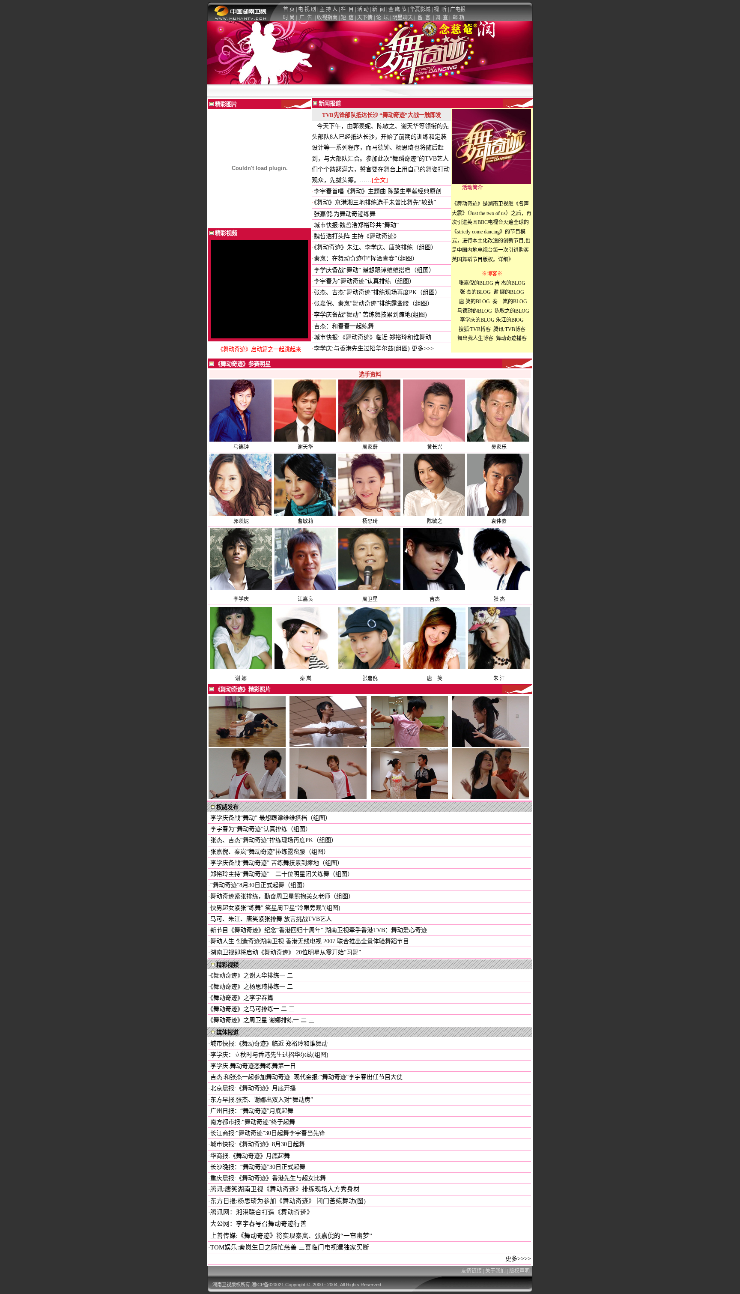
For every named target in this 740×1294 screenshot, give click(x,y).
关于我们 (495, 1270)
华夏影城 (420, 9)
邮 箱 (458, 18)
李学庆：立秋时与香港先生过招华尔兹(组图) (269, 1055)
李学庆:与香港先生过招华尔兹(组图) (362, 348)
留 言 (424, 18)
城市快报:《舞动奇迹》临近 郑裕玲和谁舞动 (372, 337)
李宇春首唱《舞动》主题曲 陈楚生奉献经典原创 (378, 191)
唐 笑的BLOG (474, 302)
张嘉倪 (370, 678)
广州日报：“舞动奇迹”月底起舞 (251, 1111)
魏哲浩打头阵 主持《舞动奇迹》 (357, 236)
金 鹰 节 (397, 9)
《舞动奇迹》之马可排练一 (245, 1009)
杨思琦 (370, 521)
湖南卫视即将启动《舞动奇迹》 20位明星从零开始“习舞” (285, 952)
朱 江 (499, 678)
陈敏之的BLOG (511, 311)
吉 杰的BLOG (510, 283)
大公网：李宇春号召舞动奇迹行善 (258, 1223)
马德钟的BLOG (474, 311)
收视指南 (327, 18)
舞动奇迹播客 (511, 338)
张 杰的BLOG (475, 292)
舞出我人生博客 (475, 338)
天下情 (365, 18)
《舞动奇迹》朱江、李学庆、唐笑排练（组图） (375, 247)
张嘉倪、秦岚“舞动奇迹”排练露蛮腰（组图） (373, 303)
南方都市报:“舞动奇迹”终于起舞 (252, 1122)
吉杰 (435, 599)
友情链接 (471, 1270)
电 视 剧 (307, 9)
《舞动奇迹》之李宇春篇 (241, 998)
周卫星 (370, 599)
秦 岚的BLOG (509, 302)
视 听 (440, 9)
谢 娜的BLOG (508, 292)
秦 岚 (305, 678)
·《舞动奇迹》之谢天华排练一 (246, 975)
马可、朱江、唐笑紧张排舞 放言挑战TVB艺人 (271, 919)
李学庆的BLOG (477, 320)
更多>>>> (518, 1258)
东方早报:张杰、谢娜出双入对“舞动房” (261, 1100)
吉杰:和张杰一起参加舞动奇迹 (251, 1077)
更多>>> (423, 348)
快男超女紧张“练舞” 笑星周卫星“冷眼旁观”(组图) (275, 908)
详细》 (505, 260)
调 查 (441, 18)
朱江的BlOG (510, 320)
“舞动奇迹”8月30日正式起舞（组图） (259, 885)
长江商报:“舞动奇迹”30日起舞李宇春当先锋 (267, 1133)
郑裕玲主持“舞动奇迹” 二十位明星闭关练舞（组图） (281, 874)
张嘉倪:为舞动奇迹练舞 (345, 214)
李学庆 (241, 599)
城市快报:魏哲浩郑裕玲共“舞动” (356, 225)
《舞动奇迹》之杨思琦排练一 (247, 986)
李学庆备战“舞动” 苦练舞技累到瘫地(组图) (370, 314)
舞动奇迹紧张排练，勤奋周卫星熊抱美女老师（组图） (282, 896)
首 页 (289, 9)
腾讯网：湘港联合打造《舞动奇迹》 (261, 1212)
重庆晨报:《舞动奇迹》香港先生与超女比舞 (268, 1178)
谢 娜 (241, 678)
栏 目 (347, 9)
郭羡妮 (241, 521)
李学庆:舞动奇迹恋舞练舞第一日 (253, 1066)
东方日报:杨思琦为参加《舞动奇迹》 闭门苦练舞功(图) (288, 1201)
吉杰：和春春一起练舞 (344, 326)
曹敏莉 (305, 521)
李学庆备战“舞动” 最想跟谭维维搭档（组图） (374, 270)
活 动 (363, 9)
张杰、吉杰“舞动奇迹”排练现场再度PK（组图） (377, 292)
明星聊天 (402, 18)
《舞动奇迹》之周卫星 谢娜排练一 (255, 1020)
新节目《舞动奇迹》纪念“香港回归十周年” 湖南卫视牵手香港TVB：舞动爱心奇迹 (318, 930)
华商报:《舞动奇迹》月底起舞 (250, 1156)
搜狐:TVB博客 (475, 329)
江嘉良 (305, 599)
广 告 (305, 18)
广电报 (457, 9)
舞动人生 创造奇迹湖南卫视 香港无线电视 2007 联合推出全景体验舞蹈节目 (309, 941)
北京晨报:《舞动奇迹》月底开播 (253, 1088)
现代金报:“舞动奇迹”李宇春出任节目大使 (348, 1077)
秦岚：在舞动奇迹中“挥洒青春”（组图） (366, 258)
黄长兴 (434, 447)
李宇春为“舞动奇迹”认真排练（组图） (364, 281)
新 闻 (378, 9)
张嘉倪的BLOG (476, 283)
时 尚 (289, 18)
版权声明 (519, 1270)
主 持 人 (328, 9)
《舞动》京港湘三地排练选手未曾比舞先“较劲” (375, 202)
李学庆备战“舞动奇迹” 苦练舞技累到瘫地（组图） (276, 863)
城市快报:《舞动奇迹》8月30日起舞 (257, 1144)
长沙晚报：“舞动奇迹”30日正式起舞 (257, 1167)
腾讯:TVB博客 (509, 329)
